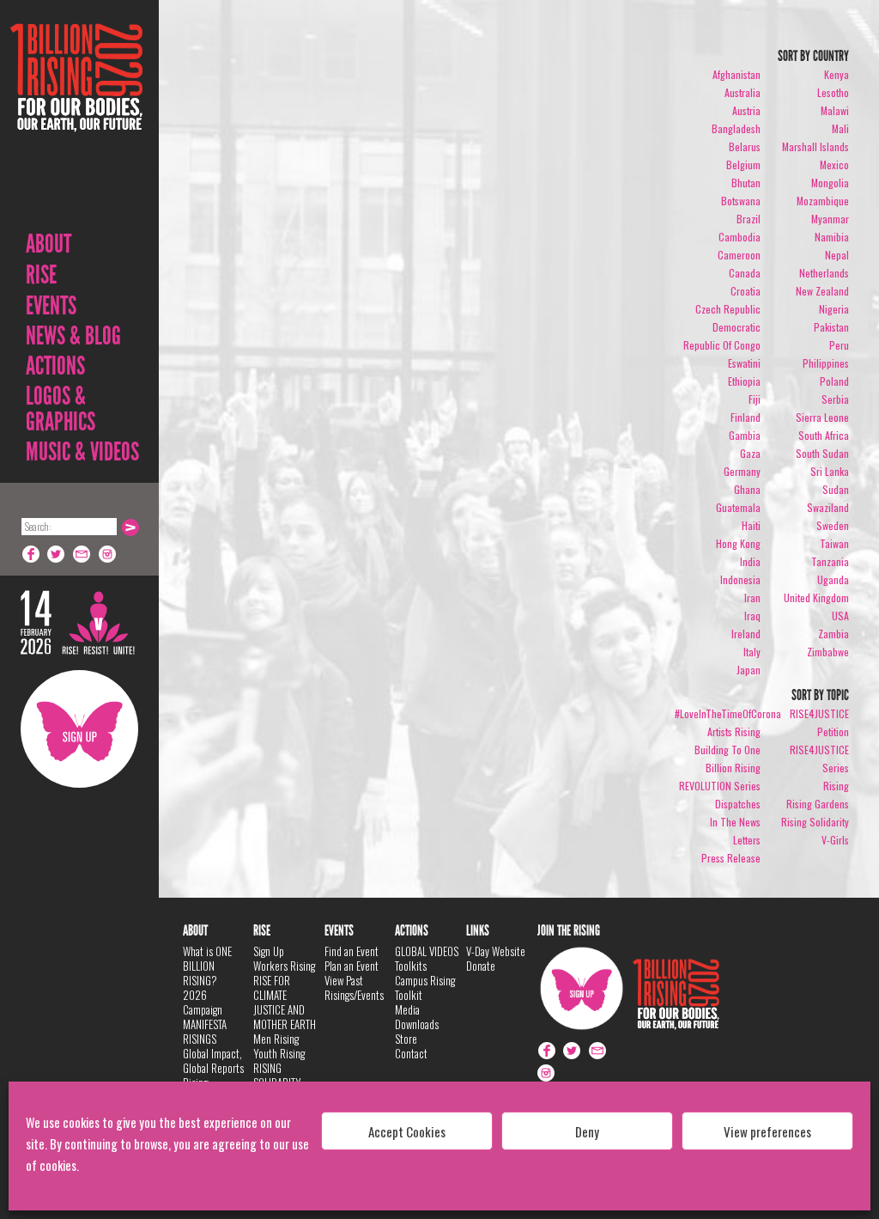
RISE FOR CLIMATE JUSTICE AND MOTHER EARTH (284, 1002)
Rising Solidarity (815, 821)
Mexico (834, 164)
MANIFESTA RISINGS (205, 1031)
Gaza (750, 453)
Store (406, 1038)
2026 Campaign (202, 1002)
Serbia (835, 399)
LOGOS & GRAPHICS (60, 409)
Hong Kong (738, 543)
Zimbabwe (828, 651)
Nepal (837, 254)
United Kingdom (816, 597)
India (750, 561)
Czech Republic (728, 309)
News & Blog (73, 335)
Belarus (745, 146)
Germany (742, 471)
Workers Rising (284, 965)
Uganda (833, 579)
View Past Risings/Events (354, 987)
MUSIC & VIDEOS (82, 451)
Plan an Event (351, 965)
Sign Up (79, 729)
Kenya (836, 74)
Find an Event (351, 951)
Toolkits (411, 965)
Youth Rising (279, 1053)
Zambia (833, 633)
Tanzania (830, 561)
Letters (747, 839)
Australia (742, 92)
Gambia (745, 435)
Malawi (835, 110)
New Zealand (822, 290)
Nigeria (834, 309)
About (48, 244)
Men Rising (276, 1038)
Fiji (755, 399)
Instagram (108, 554)
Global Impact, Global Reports (213, 1060)
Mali (840, 128)
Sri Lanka (829, 471)
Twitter (56, 554)
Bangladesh (736, 128)
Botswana (741, 200)
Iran (752, 597)
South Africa (823, 435)
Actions (55, 365)
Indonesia (740, 579)
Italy (752, 651)
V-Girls (835, 839)
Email (82, 554)
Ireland (746, 633)
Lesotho (833, 92)
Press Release (731, 857)
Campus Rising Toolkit (425, 987)
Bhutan (746, 182)
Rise (41, 274)
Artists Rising (734, 731)
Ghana (747, 489)
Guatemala (738, 507)
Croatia (745, 290)
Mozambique (823, 200)
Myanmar (830, 218)
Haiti (751, 525)
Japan (749, 669)
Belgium (743, 164)
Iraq (752, 615)
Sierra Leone (822, 417)
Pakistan (831, 327)
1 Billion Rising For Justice (76, 119)
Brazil (749, 218)
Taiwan (834, 543)
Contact (411, 1053)
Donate (480, 965)
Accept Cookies (407, 1131)
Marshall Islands (815, 146)
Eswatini (744, 363)
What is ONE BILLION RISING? (207, 965)
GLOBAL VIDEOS (426, 951)
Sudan (835, 489)
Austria (746, 110)
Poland (834, 381)
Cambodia (739, 236)
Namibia (832, 236)
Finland (745, 417)
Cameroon (739, 254)
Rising (836, 785)
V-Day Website (495, 951)
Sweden (832, 525)
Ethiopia (744, 381)
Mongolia (830, 182)
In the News (735, 821)
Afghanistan (736, 74)
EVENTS (51, 305)
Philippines (826, 363)
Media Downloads (417, 1017)
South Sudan (822, 453)
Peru (839, 345)
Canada (745, 272)
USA (840, 615)
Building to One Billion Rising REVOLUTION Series (720, 767)
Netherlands (824, 272)
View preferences (767, 1131)
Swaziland (828, 507)
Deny (587, 1131)
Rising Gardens (817, 803)
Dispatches (738, 803)
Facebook (30, 554)
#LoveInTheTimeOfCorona (728, 713)
